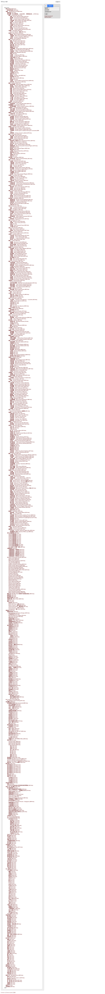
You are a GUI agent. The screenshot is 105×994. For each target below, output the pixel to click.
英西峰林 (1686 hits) (13, 814)
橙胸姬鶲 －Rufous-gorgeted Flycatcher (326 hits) (22, 265)
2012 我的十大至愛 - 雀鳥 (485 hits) (17, 547)
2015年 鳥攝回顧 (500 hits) (15, 541)
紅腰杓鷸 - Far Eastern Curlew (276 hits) (19, 382)
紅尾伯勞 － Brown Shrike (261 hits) (18, 236)
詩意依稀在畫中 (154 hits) (14, 705)
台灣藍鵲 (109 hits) (14, 172)
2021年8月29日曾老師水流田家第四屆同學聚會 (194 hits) (20, 785)
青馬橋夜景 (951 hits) (12, 854)
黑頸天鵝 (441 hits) (14, 46)
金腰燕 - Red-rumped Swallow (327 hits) (19, 230)
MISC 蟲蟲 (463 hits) (13, 909)
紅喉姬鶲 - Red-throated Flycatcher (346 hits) (21, 272)
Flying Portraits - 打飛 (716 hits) (16, 607)
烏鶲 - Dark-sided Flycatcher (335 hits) (19, 275)
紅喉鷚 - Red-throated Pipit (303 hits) (19, 256)
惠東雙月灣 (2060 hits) (14, 806)
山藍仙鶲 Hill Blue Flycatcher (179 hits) (19, 263)
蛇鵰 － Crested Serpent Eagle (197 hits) (19, 19)
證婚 (14, 992)
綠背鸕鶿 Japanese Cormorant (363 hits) (19, 312)
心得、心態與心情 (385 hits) (15, 706)
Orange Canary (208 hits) (15, 575)
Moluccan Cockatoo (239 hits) (16, 577)
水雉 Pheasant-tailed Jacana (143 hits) (19, 232)
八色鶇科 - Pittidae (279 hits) (15, 327)
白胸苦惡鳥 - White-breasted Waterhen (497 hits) (21, 368)
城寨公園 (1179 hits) (14, 821)
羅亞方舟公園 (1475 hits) (15, 828)
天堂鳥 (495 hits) (12, 889)
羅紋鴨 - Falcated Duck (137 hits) (18, 67)
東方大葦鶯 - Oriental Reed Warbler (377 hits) (20, 458)
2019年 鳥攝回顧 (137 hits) (15, 536)
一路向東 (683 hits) (13, 652)
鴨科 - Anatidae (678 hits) (15, 39)
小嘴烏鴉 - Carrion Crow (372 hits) (18, 163)
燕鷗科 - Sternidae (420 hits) (15, 412)
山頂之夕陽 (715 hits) (12, 852)
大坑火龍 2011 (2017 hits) (13, 970)
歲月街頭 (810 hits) (11, 835)
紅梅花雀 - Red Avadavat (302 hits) (18, 202)
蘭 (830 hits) (11, 880)
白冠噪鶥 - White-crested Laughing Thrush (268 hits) (22, 515)
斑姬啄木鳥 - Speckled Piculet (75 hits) (19, 321)
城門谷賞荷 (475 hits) (12, 917)
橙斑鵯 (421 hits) (14, 353)
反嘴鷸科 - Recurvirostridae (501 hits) (17, 372)
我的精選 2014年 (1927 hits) (13, 757)
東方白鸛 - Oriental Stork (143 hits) (18, 135)
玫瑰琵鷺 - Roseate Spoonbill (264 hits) (19, 472)
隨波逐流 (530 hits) (13, 645)
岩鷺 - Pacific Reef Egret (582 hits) (18, 93)
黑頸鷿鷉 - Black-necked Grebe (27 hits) (19, 331)
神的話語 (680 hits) (11, 775)
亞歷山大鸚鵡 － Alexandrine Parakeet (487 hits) (21, 338)
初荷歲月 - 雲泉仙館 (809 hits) (14, 924)
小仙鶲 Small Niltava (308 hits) (17, 266)
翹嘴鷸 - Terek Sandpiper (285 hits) (18, 394)
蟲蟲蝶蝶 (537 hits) (13, 658)
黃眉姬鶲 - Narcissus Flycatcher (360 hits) (20, 267)
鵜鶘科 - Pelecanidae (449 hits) (16, 308)
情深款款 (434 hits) (13, 714)
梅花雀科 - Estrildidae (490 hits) (16, 198)
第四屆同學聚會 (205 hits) (12, 782)
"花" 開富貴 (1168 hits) (12, 870)
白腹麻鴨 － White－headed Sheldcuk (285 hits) (21, 51)
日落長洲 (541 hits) (11, 862)
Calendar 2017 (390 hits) (14, 741)
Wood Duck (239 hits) (14, 559)
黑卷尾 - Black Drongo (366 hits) (17, 189)
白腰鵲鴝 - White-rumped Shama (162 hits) (20, 507)
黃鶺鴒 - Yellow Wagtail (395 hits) (18, 254)
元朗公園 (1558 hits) (14, 830)
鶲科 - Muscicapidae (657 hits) (16, 261)
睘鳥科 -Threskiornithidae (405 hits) (17, 470)
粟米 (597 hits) (10, 959)
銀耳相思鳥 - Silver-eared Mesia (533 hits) (20, 525)
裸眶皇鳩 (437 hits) (14, 149)
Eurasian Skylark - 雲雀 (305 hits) (18, 31)
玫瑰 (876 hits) (12, 877)
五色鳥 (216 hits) (14, 322)
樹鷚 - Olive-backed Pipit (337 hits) (18, 258)
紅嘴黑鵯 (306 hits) (14, 343)
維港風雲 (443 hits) (13, 639)
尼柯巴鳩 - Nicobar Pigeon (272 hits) (18, 143)
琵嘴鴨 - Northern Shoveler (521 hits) (19, 65)
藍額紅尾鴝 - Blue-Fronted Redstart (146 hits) (21, 497)
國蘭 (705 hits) (12, 871)
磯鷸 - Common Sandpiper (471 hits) (18, 403)
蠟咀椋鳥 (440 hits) (14, 449)
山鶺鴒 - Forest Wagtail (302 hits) (18, 251)
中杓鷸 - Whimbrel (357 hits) (16, 398)
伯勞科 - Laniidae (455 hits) (15, 234)
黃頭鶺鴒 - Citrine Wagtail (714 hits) (18, 253)
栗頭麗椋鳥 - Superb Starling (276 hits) (19, 436)
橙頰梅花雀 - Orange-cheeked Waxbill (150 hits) (21, 199)
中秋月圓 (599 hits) (11, 971)
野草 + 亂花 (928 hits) (14, 898)
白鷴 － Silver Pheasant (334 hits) (18, 318)
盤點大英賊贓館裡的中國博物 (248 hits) (17, 789)
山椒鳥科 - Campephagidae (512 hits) (17, 107)
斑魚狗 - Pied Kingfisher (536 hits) (18, 38)
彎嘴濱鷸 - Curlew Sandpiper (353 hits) (19, 395)
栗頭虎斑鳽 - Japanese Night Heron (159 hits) (21, 84)
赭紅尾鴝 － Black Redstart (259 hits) (19, 502)
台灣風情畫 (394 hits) (13, 805)
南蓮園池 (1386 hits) (14, 822)
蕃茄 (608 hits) (10, 947)
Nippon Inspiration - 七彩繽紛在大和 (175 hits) (19, 790)
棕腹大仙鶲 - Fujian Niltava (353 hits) (19, 269)
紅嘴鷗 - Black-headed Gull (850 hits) (19, 243)
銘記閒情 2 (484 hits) (13, 718)
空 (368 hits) (13, 753)
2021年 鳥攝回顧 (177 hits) (15, 534)
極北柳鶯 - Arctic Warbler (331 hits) (18, 468)
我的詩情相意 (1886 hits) (13, 724)
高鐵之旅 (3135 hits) (12, 839)
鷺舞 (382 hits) (12, 630)
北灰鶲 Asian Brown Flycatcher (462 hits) (20, 279)
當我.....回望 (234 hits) (14, 708)
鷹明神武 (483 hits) (13, 670)
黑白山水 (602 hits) (13, 684)
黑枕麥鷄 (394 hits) (14, 366)
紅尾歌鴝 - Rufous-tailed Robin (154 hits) (20, 500)
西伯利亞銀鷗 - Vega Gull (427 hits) (18, 244)
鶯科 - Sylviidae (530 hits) (15, 453)
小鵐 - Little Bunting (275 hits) (17, 194)
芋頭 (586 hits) (10, 949)
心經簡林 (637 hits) (14, 833)
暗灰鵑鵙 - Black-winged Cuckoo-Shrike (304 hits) (22, 111)
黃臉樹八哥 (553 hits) (15, 431)
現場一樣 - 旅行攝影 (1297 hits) (13, 786)
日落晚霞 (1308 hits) (10, 844)
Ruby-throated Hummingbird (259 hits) (18, 566)
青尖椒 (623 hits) (11, 944)
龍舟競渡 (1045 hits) (12, 967)
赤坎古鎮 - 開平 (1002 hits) (15, 807)
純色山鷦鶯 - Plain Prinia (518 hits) (18, 466)
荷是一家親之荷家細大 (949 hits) (14, 934)
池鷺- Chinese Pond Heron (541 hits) (19, 90)
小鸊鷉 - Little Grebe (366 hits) (17, 334)
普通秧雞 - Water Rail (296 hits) (17, 361)
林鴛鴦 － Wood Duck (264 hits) (17, 42)
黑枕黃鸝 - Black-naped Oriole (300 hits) (19, 289)
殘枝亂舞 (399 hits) (13, 627)
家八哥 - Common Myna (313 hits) (18, 430)
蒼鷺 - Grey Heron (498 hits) (16, 101)
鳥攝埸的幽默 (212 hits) (14, 618)
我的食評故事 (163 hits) (12, 10)
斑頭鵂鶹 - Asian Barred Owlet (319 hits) (19, 424)
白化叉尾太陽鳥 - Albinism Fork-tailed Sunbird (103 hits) (23, 282)
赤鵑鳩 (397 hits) (14, 154)
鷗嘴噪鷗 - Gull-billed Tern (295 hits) (18, 420)
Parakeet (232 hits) (13, 573)
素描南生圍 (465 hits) (13, 648)
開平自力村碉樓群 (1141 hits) (15, 809)
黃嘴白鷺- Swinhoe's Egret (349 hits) (18, 96)
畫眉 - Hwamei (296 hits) (16, 513)
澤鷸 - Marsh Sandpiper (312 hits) (18, 397)
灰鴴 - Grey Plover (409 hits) (16, 120)
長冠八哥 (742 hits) (14, 427)
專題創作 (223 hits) (10, 610)
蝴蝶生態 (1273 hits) (13, 676)
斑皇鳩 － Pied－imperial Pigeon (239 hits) (20, 144)
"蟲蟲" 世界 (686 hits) (12, 904)
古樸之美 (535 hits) (13, 656)
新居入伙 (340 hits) (11, 976)
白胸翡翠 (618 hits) (13, 672)
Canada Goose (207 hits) (15, 590)
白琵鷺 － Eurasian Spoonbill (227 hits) (19, 471)
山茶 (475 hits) (12, 886)
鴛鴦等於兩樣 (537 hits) (12, 597)
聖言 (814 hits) (10, 773)
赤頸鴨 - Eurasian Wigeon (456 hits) (18, 56)
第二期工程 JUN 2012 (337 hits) (14, 980)
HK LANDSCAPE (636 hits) (13, 817)
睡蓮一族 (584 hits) (11, 935)
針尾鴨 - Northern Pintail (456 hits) (18, 66)
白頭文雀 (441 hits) (14, 303)
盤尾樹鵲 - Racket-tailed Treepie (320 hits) (20, 167)
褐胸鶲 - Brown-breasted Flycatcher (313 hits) (21, 277)
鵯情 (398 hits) (13, 754)
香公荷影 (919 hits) (11, 931)
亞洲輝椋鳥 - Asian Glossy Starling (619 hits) (20, 443)
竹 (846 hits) (11, 883)
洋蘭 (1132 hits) (12, 872)
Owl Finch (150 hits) (13, 574)
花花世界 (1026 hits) (13, 691)
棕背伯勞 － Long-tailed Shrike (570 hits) (19, 238)
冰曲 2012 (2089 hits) (14, 659)
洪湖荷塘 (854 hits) (11, 925)
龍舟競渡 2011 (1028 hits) (15, 679)
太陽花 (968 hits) (12, 892)
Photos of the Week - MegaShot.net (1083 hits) (18, 761)
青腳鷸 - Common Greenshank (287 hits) (19, 384)
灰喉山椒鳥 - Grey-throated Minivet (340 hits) (20, 110)
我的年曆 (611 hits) (11, 740)
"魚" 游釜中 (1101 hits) (12, 913)
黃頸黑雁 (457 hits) (14, 76)
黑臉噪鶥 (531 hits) (14, 518)
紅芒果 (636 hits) (11, 961)
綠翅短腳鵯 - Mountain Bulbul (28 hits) (19, 341)
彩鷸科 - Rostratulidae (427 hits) (16, 379)
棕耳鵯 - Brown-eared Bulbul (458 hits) (19, 344)
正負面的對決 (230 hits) (14, 614)
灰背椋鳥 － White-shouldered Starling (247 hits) (21, 451)
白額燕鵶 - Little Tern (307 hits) (17, 417)
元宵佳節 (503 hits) (11, 973)
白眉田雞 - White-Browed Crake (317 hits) (20, 362)
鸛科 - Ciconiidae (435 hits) (15, 134)
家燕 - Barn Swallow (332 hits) (17, 229)
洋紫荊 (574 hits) (12, 899)
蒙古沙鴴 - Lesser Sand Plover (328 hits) (19, 122)
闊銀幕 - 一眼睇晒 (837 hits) (15, 667)
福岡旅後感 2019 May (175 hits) (16, 794)
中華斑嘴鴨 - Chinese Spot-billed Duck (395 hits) (21, 48)
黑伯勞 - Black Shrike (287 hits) (17, 239)
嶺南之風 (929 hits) (14, 824)
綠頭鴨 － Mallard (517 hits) (16, 70)
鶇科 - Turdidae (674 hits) (15, 475)
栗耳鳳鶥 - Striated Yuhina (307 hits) (18, 520)
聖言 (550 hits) (12, 723)
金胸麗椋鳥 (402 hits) (15, 445)
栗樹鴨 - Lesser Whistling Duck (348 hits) (20, 49)
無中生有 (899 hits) (13, 719)
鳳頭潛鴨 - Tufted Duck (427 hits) (18, 63)
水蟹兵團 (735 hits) (13, 673)
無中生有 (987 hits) (14, 698)
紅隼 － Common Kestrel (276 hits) (18, 207)
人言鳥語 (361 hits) (13, 713)
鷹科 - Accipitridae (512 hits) (15, 15)
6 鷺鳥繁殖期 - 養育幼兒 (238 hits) (16, 556)
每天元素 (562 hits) (13, 778)
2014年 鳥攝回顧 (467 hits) (15, 543)
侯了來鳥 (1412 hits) (13, 665)
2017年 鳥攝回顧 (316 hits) (15, 539)
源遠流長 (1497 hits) (10, 965)
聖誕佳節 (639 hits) (11, 972)
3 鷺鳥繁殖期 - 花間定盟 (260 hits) (16, 552)
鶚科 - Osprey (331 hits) (15, 291)
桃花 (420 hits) (12, 903)
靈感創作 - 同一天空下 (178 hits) (16, 620)
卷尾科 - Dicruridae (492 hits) (15, 185)
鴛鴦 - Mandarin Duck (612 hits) (17, 40)
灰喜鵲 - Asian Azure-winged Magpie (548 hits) (21, 174)
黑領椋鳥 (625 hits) (14, 448)
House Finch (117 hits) (14, 582)
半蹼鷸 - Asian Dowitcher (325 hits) (18, 391)
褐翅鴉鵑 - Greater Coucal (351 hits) (18, 177)
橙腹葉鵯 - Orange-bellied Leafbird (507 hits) (20, 129)
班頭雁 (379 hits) (14, 79)
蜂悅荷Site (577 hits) (13, 657)
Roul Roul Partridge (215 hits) (16, 567)
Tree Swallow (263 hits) (14, 561)
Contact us (3, 992)
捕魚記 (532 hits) (12, 663)
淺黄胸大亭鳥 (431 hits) (15, 434)
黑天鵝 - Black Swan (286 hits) (17, 43)
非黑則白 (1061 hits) (14, 636)
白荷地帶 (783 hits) (11, 920)
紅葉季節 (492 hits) (13, 647)
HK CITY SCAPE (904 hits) (13, 816)
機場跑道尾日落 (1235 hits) (13, 856)
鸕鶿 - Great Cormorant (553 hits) (18, 313)
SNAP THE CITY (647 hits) (13, 834)
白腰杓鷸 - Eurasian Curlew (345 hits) (19, 393)
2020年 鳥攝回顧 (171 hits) (15, 535)
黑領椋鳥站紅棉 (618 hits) (14, 685)
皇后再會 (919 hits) (11, 842)
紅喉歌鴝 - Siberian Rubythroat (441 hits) (20, 493)
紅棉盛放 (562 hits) (13, 661)
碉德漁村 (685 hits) (13, 813)
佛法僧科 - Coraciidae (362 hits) (16, 157)
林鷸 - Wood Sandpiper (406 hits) (18, 404)
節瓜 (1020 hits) (11, 941)
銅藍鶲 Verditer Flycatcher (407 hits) (18, 270)
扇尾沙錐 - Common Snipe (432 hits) (18, 402)
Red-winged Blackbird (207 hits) (16, 568)
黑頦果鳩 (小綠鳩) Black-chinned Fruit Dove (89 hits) (22, 140)
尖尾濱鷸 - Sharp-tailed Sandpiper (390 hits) (20, 389)
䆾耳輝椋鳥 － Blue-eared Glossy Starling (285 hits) (22, 442)
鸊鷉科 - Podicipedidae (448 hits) (16, 330)
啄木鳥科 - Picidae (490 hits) (15, 320)
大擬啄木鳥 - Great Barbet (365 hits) (18, 113)
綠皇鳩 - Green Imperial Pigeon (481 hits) (20, 148)
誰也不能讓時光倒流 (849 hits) (17, 696)
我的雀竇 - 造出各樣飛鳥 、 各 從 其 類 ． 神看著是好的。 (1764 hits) (22, 14)
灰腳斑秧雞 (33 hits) (14, 358)
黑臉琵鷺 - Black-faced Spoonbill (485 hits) (20, 474)
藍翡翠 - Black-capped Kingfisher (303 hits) (20, 34)
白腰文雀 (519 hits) (14, 204)
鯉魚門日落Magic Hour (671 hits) (15, 847)
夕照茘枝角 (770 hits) (12, 859)
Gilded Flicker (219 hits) (14, 584)
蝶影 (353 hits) (13, 756)
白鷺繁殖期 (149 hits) (12, 548)
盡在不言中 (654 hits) (13, 735)
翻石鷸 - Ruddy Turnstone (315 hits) (18, 388)
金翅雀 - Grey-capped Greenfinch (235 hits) (20, 213)
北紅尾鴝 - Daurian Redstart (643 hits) (19, 503)
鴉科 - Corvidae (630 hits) (15, 159)
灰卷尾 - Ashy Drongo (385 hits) (17, 188)
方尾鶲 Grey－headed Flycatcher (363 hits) (20, 271)
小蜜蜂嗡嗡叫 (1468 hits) (14, 908)
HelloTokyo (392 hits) (14, 796)
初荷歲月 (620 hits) (13, 682)
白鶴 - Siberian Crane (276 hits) (17, 221)
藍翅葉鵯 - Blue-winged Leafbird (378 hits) (20, 128)
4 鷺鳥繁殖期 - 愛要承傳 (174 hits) (16, 553)
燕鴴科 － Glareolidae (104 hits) (16, 217)
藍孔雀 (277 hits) (14, 316)
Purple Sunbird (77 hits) (16, 281)
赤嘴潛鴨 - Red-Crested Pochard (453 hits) (20, 60)
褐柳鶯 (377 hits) (14, 465)
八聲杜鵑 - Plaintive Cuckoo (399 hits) (19, 180)
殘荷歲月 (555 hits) (13, 651)
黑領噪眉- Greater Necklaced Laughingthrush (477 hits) (23, 517)
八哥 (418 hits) (13, 429)
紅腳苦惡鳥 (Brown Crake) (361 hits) (18, 370)
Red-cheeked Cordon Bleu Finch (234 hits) (19, 569)
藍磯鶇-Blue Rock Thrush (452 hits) (18, 486)
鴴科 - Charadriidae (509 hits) (16, 115)
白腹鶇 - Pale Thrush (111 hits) (17, 476)
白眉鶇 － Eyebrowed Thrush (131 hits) (19, 479)
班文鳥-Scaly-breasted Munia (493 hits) (19, 203)
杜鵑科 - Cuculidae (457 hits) (15, 175)
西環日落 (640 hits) (11, 845)
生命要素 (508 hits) (13, 780)
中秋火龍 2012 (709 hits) (14, 653)
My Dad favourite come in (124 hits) (15, 977)
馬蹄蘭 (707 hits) (12, 874)
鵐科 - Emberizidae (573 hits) (15, 190)
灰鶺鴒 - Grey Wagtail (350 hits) (17, 249)
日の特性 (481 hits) (13, 640)
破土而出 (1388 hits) (10, 938)
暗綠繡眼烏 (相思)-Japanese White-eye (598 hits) (21, 531)
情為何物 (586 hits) (13, 712)
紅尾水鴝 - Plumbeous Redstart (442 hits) (20, 498)
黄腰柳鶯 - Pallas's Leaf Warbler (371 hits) (20, 459)
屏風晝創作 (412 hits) (13, 726)
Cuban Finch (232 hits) (14, 586)
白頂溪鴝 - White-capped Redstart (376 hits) (20, 499)
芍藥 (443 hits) (12, 902)
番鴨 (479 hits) (12, 690)
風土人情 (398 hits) (14, 749)
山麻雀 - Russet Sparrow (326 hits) (18, 300)
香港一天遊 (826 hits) (13, 730)
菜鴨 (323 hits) (13, 53)
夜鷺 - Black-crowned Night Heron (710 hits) (20, 89)
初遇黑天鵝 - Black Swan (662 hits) (15, 598)
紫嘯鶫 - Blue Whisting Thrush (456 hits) (19, 492)
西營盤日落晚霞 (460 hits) (13, 851)
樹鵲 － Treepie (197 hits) (16, 166)
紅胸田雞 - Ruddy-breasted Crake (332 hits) (20, 363)
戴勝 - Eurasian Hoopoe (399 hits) (18, 527)
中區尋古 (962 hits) (11, 836)
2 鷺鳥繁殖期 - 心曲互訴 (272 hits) (16, 550)
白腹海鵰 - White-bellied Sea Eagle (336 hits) (20, 20)
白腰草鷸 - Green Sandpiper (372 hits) (19, 405)
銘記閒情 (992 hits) (13, 717)
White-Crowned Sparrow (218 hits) (17, 560)
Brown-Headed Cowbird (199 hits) (17, 591)
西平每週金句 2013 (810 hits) (14, 772)
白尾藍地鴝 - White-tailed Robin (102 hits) (20, 495)
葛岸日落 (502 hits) (11, 866)
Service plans (48, 17)
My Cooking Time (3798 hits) (13, 699)
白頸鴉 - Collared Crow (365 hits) (18, 161)
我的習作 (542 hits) (13, 694)
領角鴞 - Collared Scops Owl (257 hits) (19, 422)
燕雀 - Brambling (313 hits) (16, 215)
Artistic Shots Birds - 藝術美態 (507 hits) (18, 606)
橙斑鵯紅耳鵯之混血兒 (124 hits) (17, 356)
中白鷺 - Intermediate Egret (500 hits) (19, 98)
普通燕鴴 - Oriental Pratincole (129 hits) (19, 218)
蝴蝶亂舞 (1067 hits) (13, 907)
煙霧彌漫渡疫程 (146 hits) (14, 621)
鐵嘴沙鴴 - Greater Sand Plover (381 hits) (20, 121)
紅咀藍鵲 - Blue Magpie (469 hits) (18, 171)
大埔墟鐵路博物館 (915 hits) (13, 840)
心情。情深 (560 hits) (13, 722)
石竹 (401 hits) (12, 894)
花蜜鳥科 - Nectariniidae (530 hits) (17, 280)
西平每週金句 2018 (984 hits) (14, 766)
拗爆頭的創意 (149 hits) (12, 611)
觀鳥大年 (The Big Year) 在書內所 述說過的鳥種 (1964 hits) (20, 593)
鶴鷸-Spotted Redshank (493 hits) (18, 400)
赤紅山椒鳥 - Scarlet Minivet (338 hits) (19, 108)
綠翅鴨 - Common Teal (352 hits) (17, 75)
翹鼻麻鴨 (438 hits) (14, 69)
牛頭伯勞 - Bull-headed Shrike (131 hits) (19, 235)
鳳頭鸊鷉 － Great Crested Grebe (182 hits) (20, 332)
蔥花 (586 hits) (10, 956)
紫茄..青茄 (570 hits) (12, 953)
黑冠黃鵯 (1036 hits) (14, 348)
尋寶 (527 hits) (9, 985)
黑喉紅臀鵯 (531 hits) (15, 347)
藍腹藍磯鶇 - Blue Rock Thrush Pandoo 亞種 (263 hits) (23, 488)
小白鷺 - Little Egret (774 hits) (17, 97)
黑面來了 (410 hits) (13, 631)
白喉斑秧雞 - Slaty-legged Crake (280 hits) (20, 359)
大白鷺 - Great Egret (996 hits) (17, 99)
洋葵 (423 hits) (12, 893)
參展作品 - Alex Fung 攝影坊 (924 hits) (16, 762)
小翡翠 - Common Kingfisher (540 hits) (19, 37)
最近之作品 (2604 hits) (11, 8)
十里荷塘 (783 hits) (11, 926)
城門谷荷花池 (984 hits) (12, 927)
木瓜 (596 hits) (10, 962)
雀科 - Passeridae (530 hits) (15, 298)
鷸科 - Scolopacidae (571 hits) (16, 381)
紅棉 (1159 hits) (12, 884)
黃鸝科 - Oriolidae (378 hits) (15, 288)
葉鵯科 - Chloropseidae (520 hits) (16, 126)
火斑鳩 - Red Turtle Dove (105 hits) (18, 141)
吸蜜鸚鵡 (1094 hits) (14, 336)
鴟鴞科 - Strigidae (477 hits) (15, 421)
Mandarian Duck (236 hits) (15, 578)
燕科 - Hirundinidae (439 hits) (16, 227)
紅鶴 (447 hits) (13, 223)
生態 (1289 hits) (12, 677)
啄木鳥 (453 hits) (14, 326)
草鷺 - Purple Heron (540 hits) (17, 92)
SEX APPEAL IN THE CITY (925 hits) (17, 731)
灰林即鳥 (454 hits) (14, 508)
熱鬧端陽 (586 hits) (13, 642)
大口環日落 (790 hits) (12, 857)
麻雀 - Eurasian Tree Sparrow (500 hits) (19, 306)
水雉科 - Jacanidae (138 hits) (15, 231)
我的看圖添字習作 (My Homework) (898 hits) (17, 703)
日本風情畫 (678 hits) (13, 804)
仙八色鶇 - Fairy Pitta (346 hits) (17, 329)
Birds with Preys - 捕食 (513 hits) (16, 604)
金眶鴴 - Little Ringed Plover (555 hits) (19, 124)
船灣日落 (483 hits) (11, 863)
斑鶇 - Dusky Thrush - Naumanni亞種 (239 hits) (21, 480)
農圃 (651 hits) (10, 939)
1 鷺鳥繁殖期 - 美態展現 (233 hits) (16, 549)
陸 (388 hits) (13, 752)
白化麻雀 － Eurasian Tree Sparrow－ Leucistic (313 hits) (23, 299)
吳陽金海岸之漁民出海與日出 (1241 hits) (18, 811)
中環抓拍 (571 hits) (13, 681)
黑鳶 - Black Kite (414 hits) (16, 26)
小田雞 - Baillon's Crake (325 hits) (18, 364)
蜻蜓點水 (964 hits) (13, 906)
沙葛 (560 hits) (10, 958)
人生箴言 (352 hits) (13, 709)
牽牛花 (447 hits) (12, 897)
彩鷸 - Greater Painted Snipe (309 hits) (19, 380)
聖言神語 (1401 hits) (10, 763)
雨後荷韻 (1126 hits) (12, 921)
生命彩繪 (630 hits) (13, 686)
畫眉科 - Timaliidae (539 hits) (15, 511)
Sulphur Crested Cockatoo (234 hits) (17, 564)
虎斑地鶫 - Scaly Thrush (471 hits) (18, 489)
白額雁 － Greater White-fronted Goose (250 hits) (22, 80)
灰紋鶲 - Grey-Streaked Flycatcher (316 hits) (20, 276)
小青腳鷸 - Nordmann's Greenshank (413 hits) (21, 407)
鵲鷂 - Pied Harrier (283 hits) (16, 22)
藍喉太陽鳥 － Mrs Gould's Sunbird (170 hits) (20, 284)
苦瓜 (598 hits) (10, 943)
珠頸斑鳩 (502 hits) (14, 152)
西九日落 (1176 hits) (12, 861)
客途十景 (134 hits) (13, 617)
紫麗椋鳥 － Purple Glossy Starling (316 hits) (20, 439)
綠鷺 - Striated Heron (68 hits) (17, 88)
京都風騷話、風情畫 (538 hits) (15, 799)
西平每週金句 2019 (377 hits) (14, 764)
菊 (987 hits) (11, 881)
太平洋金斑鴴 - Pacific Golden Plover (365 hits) (21, 125)
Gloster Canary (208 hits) (15, 583)
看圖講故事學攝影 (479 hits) (15, 710)
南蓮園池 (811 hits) (11, 930)
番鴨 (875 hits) (13, 74)
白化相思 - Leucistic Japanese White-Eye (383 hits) (22, 530)
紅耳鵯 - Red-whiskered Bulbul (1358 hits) (20, 354)
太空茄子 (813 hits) (11, 940)
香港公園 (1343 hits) (14, 829)
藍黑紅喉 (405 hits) (13, 629)
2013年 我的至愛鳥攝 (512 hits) (16, 545)
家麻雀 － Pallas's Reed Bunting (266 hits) (20, 191)
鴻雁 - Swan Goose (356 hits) (17, 78)
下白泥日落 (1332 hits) (12, 853)
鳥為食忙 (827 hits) (13, 602)
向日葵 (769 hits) (12, 885)
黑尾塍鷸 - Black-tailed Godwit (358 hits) (19, 385)
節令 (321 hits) (13, 745)
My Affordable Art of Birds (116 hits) (17, 615)
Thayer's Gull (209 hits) (14, 563)
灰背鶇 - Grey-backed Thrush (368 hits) (19, 484)
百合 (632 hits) (12, 888)
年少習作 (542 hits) (13, 737)
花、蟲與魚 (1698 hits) (11, 868)
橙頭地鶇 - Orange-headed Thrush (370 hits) (20, 485)
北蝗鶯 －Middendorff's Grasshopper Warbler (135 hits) (23, 454)
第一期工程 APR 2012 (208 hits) (14, 981)
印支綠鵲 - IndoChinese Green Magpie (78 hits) (21, 168)
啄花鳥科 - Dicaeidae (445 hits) (16, 181)
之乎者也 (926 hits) (11, 727)
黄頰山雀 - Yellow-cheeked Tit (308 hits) (19, 294)
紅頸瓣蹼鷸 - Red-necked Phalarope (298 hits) (21, 399)
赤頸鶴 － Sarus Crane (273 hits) (17, 222)
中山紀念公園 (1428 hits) (15, 825)
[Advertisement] (52, 40)
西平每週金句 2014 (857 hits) (14, 771)
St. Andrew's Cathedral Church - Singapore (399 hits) (21, 801)
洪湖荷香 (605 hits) (11, 922)
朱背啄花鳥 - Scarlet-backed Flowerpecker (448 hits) (22, 184)
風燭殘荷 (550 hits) (11, 936)
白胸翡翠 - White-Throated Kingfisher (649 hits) (21, 35)
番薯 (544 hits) (10, 948)
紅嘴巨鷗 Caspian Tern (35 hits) (17, 413)
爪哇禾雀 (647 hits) (14, 302)
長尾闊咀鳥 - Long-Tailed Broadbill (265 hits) (20, 103)
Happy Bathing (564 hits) (15, 666)
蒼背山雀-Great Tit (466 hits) (16, 297)
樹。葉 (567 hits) (12, 900)
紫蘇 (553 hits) (10, 963)
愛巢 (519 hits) (12, 671)
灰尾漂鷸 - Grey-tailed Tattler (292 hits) (19, 386)
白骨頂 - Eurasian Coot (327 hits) (18, 371)
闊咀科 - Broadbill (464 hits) (15, 102)
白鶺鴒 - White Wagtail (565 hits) (17, 252)
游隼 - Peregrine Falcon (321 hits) (18, 208)
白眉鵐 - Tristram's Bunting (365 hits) (19, 193)
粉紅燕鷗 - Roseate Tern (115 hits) (18, 416)
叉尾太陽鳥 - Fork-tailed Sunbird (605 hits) (20, 286)
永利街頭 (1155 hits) (12, 838)
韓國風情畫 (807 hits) (13, 802)
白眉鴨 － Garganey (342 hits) (17, 55)
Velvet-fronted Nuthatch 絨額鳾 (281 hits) (20, 411)
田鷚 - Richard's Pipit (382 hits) (17, 260)
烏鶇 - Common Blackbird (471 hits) (18, 490)
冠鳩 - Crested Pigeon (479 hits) (17, 153)
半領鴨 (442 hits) (14, 71)
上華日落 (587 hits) (11, 867)
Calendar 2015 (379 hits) (14, 742)
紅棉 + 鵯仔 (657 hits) (14, 688)
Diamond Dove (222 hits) (15, 585)
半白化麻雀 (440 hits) (15, 307)
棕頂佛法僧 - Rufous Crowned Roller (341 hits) (21, 158)
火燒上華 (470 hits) (11, 849)
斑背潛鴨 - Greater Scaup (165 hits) (18, 61)
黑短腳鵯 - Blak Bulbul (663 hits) (17, 349)
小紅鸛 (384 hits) (14, 226)
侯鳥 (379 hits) (13, 748)
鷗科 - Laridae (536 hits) (14, 240)
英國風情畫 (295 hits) (13, 793)
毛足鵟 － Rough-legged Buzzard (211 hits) (20, 29)
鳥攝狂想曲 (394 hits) (13, 624)
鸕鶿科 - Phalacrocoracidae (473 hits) (17, 311)
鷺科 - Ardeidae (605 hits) (15, 83)
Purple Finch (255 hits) (14, 571)
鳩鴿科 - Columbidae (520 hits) (16, 139)
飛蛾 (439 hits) (12, 911)
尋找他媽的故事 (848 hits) (14, 733)
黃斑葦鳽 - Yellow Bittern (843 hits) (18, 87)
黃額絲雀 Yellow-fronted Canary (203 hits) (20, 211)
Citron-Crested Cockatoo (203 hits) (17, 589)
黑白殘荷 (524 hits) (11, 916)
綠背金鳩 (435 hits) (14, 147)
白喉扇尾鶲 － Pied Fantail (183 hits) (18, 262)
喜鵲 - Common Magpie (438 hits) (18, 170)
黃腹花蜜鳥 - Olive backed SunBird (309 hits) (20, 285)
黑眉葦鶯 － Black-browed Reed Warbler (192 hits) (22, 456)
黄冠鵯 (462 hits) (14, 352)
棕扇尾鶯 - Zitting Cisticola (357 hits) (19, 461)
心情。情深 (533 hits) (13, 693)
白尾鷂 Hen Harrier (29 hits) (16, 24)
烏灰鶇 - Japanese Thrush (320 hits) (18, 483)
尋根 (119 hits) (10, 784)
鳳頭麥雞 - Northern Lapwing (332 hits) (19, 117)
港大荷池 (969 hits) (11, 929)
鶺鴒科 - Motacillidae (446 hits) (16, 247)
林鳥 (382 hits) (13, 747)
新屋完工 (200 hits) (11, 978)
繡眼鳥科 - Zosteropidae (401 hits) (17, 529)
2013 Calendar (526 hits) (14, 744)
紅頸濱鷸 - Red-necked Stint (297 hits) (19, 390)
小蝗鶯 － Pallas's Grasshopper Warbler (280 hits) (22, 457)
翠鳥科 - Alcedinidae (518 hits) (16, 33)
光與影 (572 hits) (14, 635)
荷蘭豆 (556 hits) (11, 945)
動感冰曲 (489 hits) (13, 643)
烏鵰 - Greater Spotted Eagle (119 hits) (19, 16)
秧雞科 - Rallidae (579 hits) (15, 357)
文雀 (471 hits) (13, 304)
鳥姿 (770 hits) (10, 601)
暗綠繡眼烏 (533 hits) (13, 689)
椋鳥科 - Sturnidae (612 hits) (15, 425)
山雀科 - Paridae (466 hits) (15, 293)
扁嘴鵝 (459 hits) (14, 47)
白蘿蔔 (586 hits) (11, 950)
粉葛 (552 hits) (10, 957)
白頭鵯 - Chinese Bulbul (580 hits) (18, 350)
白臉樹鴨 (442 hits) (14, 72)
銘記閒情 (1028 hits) (14, 695)
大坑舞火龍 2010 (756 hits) (13, 968)
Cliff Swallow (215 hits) (14, 588)
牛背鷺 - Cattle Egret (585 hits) (17, 94)
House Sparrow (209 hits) (15, 581)
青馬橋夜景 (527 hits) (13, 680)
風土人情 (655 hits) (13, 633)
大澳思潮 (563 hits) (13, 662)
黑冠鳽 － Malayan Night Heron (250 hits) (20, 85)
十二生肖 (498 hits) (13, 736)
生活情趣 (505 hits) (13, 781)
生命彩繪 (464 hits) (13, 777)
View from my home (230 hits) (16, 616)
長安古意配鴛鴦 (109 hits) (14, 704)
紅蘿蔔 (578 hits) (11, 952)
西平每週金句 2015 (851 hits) (14, 770)
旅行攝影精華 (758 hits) (12, 787)
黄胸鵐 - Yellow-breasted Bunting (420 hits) (20, 195)
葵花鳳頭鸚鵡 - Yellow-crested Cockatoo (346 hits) (22, 106)
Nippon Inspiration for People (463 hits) (18, 797)
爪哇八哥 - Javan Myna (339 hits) (18, 426)
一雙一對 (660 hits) (13, 638)
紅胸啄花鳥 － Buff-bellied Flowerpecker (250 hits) (22, 182)
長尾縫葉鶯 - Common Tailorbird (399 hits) (20, 463)
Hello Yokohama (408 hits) (15, 795)
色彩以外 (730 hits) (13, 634)
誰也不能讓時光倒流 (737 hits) (15, 721)
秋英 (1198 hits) (12, 890)
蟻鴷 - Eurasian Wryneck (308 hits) (18, 325)
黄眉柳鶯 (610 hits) (14, 462)
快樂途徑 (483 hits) (13, 715)
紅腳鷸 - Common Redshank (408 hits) (19, 408)
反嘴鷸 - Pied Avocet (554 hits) (17, 373)
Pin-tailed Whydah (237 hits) (15, 572)
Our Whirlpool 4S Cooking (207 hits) (16, 700)
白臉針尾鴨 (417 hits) (15, 57)
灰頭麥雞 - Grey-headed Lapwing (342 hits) (20, 119)
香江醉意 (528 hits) (13, 732)
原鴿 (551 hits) (13, 156)
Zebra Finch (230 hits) (14, 558)
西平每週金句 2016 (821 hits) (14, 768)
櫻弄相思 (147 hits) (11, 12)
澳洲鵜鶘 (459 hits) (14, 309)
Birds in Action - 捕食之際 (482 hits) (17, 605)
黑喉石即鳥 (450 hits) (15, 509)
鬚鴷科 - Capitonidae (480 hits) (16, 112)
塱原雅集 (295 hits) (11, 596)
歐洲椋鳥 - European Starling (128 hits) (19, 452)
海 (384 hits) (13, 751)
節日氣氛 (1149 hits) (10, 966)
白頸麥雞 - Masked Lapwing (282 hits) (19, 116)
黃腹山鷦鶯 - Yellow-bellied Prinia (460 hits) (20, 467)
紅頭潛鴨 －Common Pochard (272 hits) (19, 62)
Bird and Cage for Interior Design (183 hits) (19, 613)
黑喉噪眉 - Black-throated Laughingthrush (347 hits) (22, 516)
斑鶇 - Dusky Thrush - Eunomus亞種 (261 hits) (21, 481)
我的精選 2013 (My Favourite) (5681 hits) (16, 758)
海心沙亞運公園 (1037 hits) (16, 831)
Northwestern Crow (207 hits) (16, 576)
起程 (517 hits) (10, 600)
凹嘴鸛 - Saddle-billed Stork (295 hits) (19, 136)
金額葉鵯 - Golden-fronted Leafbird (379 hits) (21, 133)
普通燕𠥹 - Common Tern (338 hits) (18, 418)
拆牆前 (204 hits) (11, 984)
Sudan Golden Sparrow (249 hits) (17, 565)
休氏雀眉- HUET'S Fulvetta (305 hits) (18, 522)
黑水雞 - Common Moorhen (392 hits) (19, 367)
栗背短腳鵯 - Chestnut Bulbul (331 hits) (19, 345)
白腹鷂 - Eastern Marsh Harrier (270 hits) (19, 25)
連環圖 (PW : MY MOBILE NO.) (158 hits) (18, 738)
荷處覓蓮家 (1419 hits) (11, 915)
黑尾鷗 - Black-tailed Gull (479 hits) (18, 245)
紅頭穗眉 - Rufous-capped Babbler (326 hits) (20, 521)
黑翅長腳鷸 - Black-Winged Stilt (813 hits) (20, 375)
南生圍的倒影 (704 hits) (14, 649)
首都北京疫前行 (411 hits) (14, 791)
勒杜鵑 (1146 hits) (13, 876)
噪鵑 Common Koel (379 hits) (17, 179)
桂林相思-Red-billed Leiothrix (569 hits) (19, 524)
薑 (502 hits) (10, 954)
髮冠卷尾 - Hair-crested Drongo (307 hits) (20, 186)
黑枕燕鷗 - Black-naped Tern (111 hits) (19, 414)
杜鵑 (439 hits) (12, 895)
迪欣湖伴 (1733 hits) (14, 820)
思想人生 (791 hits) (11, 776)
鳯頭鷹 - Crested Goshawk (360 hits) (18, 17)
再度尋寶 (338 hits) (10, 986)
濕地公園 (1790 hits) (14, 826)
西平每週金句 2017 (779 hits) (14, 767)
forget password (49, 16)
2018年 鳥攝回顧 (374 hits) (15, 538)
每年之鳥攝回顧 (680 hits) (13, 533)
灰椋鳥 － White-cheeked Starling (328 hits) (20, 440)
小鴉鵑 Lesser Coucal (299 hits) (17, 176)
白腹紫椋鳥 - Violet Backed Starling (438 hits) (21, 438)
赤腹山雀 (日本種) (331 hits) (16, 295)
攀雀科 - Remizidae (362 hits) (15, 376)
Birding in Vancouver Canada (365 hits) (16, 557)
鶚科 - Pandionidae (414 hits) (15, 290)
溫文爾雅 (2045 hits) (10, 701)
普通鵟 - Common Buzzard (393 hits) (18, 28)
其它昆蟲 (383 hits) (13, 912)
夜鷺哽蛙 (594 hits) (13, 675)
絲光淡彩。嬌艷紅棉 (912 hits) (15, 644)
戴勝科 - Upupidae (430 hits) (15, 526)
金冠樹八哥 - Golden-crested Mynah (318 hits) (21, 433)
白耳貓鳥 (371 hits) (14, 323)
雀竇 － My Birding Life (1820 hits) (14, 11)
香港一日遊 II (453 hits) (14, 728)
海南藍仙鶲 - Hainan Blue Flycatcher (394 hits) (21, 274)
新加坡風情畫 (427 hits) (14, 800)
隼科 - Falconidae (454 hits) (15, 206)
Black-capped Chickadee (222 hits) (17, 592)
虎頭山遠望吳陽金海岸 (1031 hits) (16, 810)
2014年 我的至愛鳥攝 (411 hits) (16, 544)
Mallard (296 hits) (13, 580)
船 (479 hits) (11, 654)
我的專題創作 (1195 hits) (13, 625)
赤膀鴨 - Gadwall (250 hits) (16, 58)
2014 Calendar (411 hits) (14, 743)
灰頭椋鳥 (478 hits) (14, 444)
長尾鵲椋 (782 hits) (14, 435)
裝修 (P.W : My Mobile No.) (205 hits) (14, 975)
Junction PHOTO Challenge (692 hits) (16, 760)
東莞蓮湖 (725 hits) (11, 918)
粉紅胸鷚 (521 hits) (14, 257)
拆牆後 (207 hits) (11, 982)
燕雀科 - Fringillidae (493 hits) (16, 209)
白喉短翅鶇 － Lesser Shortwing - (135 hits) (20, 477)
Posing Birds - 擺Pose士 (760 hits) (17, 609)
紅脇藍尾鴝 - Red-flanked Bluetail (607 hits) (20, 504)
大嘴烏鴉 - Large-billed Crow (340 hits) (19, 162)
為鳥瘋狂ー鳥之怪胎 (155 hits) (15, 622)
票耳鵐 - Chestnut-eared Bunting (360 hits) (20, 197)
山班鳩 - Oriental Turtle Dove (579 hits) (19, 150)
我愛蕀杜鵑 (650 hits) (13, 626)
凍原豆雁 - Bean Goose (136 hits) (18, 81)
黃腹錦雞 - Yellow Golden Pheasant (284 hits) (21, 317)
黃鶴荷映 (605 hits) (11, 933)
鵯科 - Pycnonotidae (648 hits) (16, 340)
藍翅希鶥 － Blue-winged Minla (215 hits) (20, 512)
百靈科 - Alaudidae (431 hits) (15, 30)
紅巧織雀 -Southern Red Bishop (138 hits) (20, 212)
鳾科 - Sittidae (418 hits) (14, 409)
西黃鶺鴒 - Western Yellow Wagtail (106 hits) (20, 248)
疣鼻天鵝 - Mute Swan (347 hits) (17, 44)
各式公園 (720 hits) (13, 819)
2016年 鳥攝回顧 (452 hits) (15, 540)
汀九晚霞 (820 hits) (11, 848)
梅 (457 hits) (11, 879)
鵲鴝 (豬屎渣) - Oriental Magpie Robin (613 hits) (21, 506)
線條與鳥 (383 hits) (11, 595)
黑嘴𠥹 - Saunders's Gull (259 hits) (18, 242)
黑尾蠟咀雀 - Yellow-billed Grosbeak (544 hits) (21, 216)
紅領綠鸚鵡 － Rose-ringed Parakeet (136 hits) (21, 339)
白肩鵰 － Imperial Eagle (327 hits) (18, 21)
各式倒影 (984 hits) (11, 843)
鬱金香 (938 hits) (12, 875)
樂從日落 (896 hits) (11, 865)
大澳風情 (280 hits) (11, 815)
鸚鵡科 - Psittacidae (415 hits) (16, 335)
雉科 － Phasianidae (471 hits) (16, 315)
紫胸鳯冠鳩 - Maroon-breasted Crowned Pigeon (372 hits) (24, 145)
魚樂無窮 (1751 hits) (13, 668)
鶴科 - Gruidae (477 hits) (14, 220)
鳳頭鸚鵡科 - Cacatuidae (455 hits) (17, 104)
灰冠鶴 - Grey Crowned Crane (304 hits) (19, 225)
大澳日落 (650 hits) (11, 858)
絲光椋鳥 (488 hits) (14, 447)
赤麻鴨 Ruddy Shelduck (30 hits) (18, 52)
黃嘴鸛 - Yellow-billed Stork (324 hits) (19, 138)
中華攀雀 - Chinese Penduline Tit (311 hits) (20, 377)
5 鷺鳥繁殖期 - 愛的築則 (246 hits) (16, 554)
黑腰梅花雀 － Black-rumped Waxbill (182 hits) (21, 200)
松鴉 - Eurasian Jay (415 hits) (17, 165)
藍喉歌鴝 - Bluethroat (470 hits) (17, 494)
